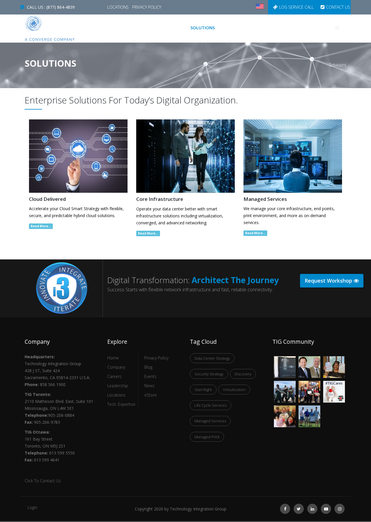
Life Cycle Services (210, 405)
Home (147, 27)
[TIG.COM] (62, 28)
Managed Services (210, 420)
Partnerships (299, 27)
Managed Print (206, 436)
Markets (172, 27)
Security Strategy (208, 374)
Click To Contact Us (43, 480)
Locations (118, 7)
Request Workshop (329, 280)
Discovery (242, 374)
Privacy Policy (146, 7)
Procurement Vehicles (249, 27)
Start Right (203, 389)
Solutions (202, 27)
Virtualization (234, 389)
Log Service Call (296, 7)
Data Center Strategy (212, 358)
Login (32, 507)
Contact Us (338, 7)
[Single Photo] (285, 360)
